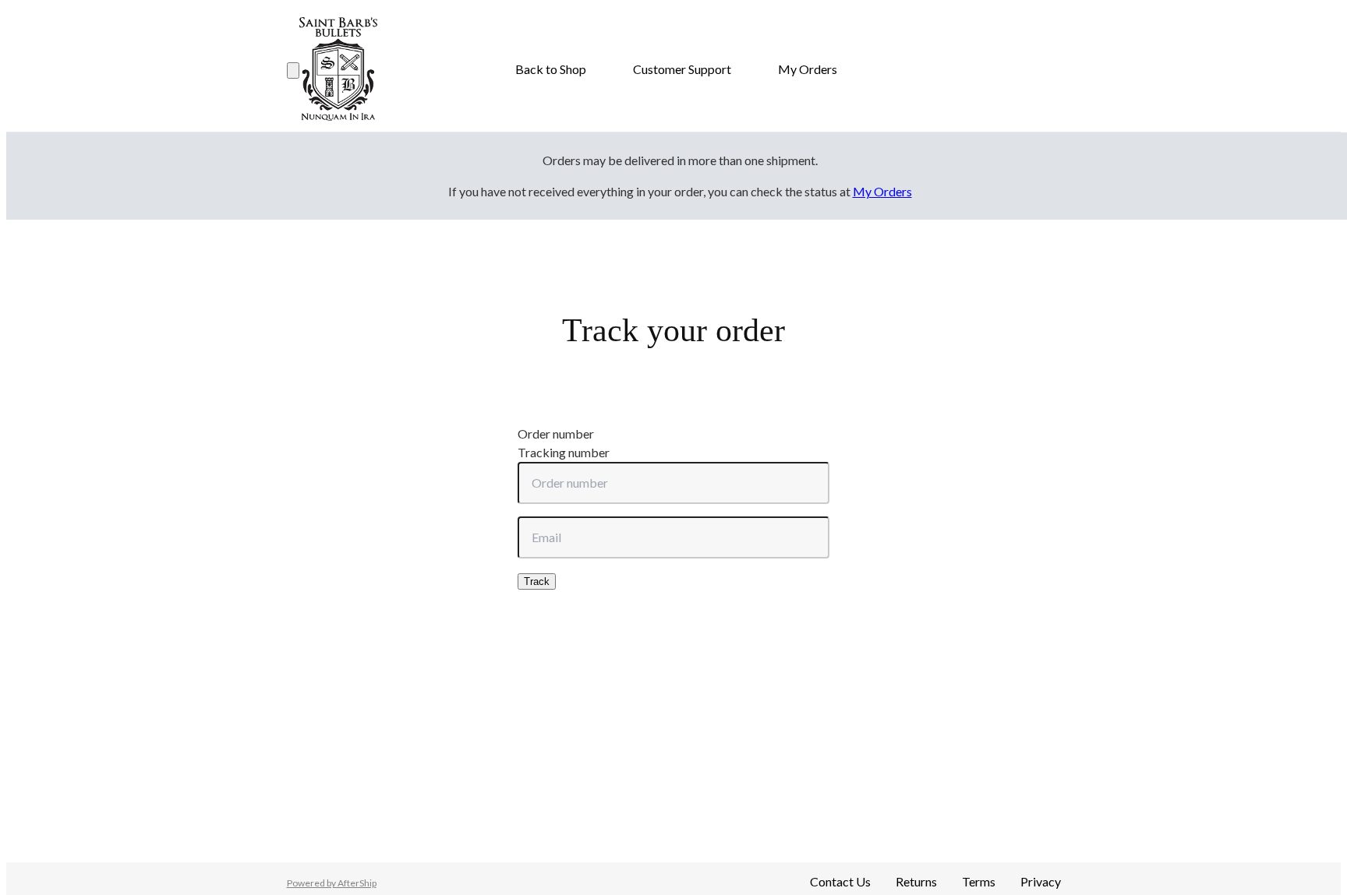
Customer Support (682, 69)
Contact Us (840, 881)
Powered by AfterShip (332, 883)
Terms (978, 881)
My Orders (807, 69)
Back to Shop (550, 69)
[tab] (673, 434)
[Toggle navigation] (293, 70)
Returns (916, 881)
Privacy (1040, 881)
